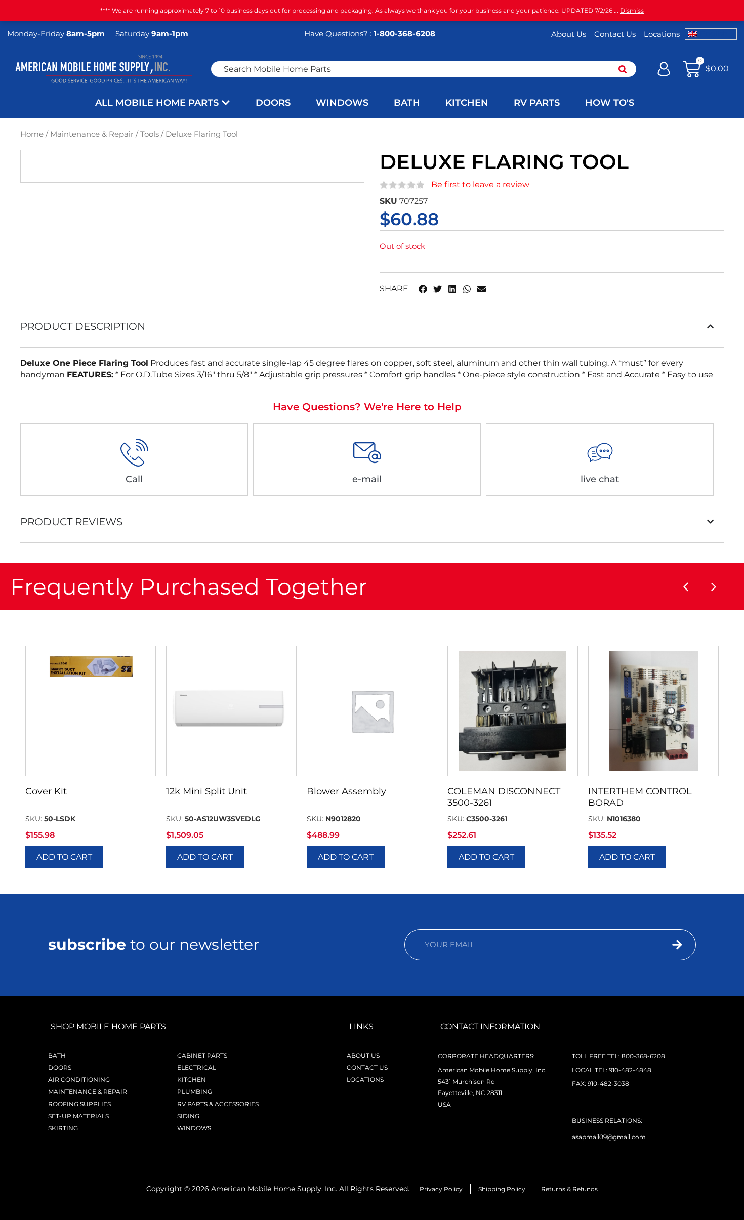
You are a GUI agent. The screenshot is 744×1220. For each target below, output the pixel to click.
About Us (568, 34)
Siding (188, 1116)
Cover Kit (46, 791)
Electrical (196, 1067)
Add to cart (64, 857)
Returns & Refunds (569, 1189)
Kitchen (191, 1079)
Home (32, 134)
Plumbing (194, 1092)
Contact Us (615, 34)
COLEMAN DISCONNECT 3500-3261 (503, 797)
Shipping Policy (501, 1189)
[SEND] (658, 945)
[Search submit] (622, 69)
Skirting (63, 1128)
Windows (194, 1128)
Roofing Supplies (79, 1104)
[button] (423, 289)
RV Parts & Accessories (218, 1104)
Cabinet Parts (202, 1055)
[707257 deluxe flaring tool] (215, 166)
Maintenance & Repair (92, 134)
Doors (59, 1067)
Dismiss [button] (632, 10)
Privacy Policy (441, 1189)
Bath (57, 1055)
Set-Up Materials (78, 1116)
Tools (149, 134)
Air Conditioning (79, 1079)
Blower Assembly (346, 791)
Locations (662, 34)
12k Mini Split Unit (206, 791)
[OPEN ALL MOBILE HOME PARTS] (225, 103)
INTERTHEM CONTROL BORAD (640, 797)
